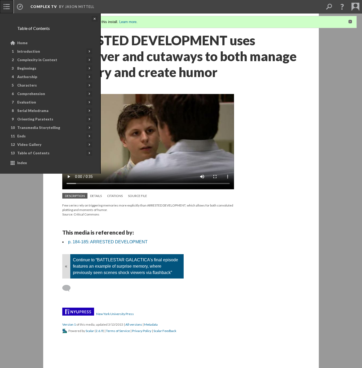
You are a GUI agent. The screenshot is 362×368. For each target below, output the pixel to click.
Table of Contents (33, 153)
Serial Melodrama (32, 111)
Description (75, 196)
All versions (133, 324)
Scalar (90, 331)
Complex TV (43, 7)
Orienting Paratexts (35, 119)
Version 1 (69, 324)
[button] (342, 6)
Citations (115, 196)
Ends (21, 136)
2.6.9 (99, 331)
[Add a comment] (68, 288)
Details (96, 196)
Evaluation (26, 102)
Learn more (127, 22)
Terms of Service (118, 331)
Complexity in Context (37, 60)
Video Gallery (29, 144)
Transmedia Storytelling (38, 127)
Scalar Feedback (164, 331)
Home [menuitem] (22, 43)
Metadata (151, 324)
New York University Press (115, 314)
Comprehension (31, 94)
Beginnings (26, 68)
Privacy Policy (141, 331)
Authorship (27, 77)
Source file (137, 196)
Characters (27, 85)
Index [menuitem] (22, 163)
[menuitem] (6, 6)
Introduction (28, 51)
